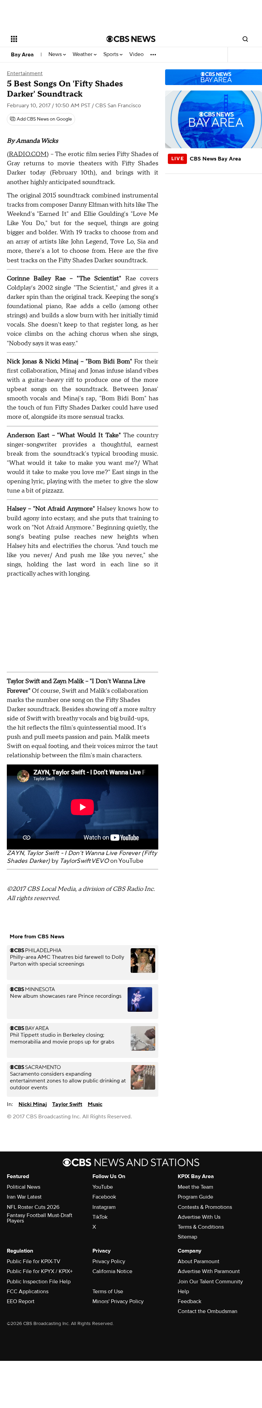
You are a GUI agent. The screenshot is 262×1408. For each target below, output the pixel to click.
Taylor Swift (67, 1104)
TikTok (99, 1217)
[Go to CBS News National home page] (131, 39)
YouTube (130, 861)
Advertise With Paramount (209, 1271)
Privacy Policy (108, 1261)
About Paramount (198, 1261)
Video (136, 54)
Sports (111, 54)
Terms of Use (107, 1291)
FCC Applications (27, 1291)
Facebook (104, 1197)
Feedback (189, 1301)
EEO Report (20, 1301)
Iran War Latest (24, 1197)
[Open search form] (245, 39)
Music (95, 1104)
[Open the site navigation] (51, 39)
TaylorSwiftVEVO (84, 861)
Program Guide (195, 1197)
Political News (23, 1187)
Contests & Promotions (205, 1207)
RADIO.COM (28, 154)
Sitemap (187, 1237)
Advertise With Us (199, 1217)
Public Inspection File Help (39, 1281)
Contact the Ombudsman (207, 1311)
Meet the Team (195, 1187)
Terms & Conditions (201, 1227)
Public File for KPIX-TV (33, 1261)
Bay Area (22, 54)
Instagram (104, 1207)
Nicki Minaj (32, 1104)
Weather (83, 54)
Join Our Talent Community (210, 1281)
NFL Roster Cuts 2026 (33, 1207)
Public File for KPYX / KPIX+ (40, 1271)
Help (183, 1291)
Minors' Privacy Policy (118, 1301)
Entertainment (25, 73)
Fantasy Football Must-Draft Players (39, 1218)
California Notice (112, 1271)
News (55, 54)
